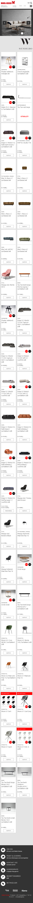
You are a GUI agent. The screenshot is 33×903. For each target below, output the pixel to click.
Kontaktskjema (20, 897)
